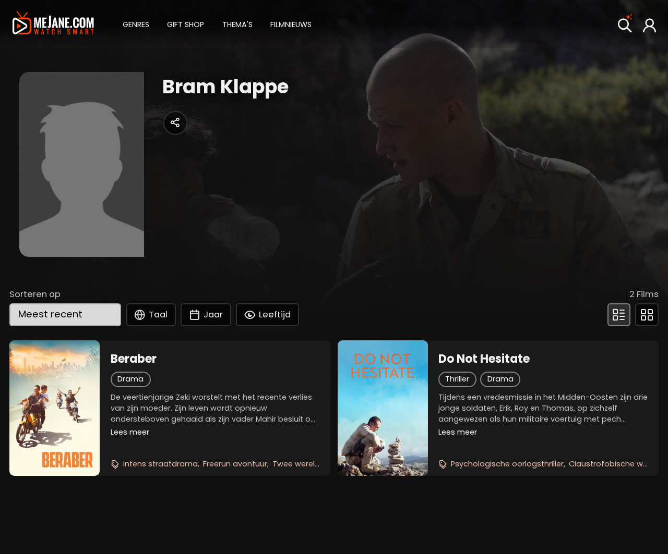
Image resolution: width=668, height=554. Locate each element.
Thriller (457, 379)
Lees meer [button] (130, 432)
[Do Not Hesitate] (383, 408)
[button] (136, 23)
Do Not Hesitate (484, 359)
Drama (130, 379)
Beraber (134, 359)
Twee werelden (300, 464)
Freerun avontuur (235, 464)
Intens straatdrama (160, 464)
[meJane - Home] (53, 23)
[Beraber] (54, 408)
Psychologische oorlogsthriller (507, 464)
